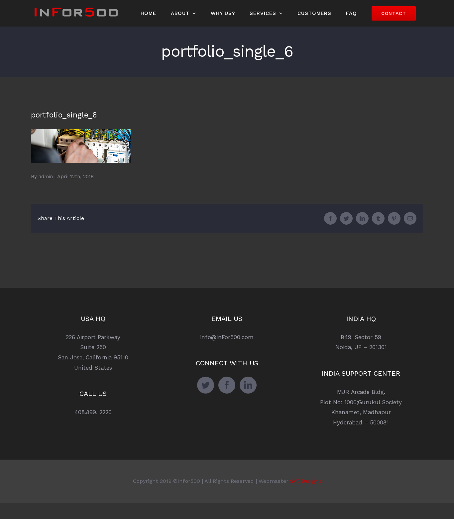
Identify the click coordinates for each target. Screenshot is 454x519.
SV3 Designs (305, 481)
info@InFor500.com (227, 337)
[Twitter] (205, 385)
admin (46, 177)
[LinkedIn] (248, 385)
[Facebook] (226, 385)
